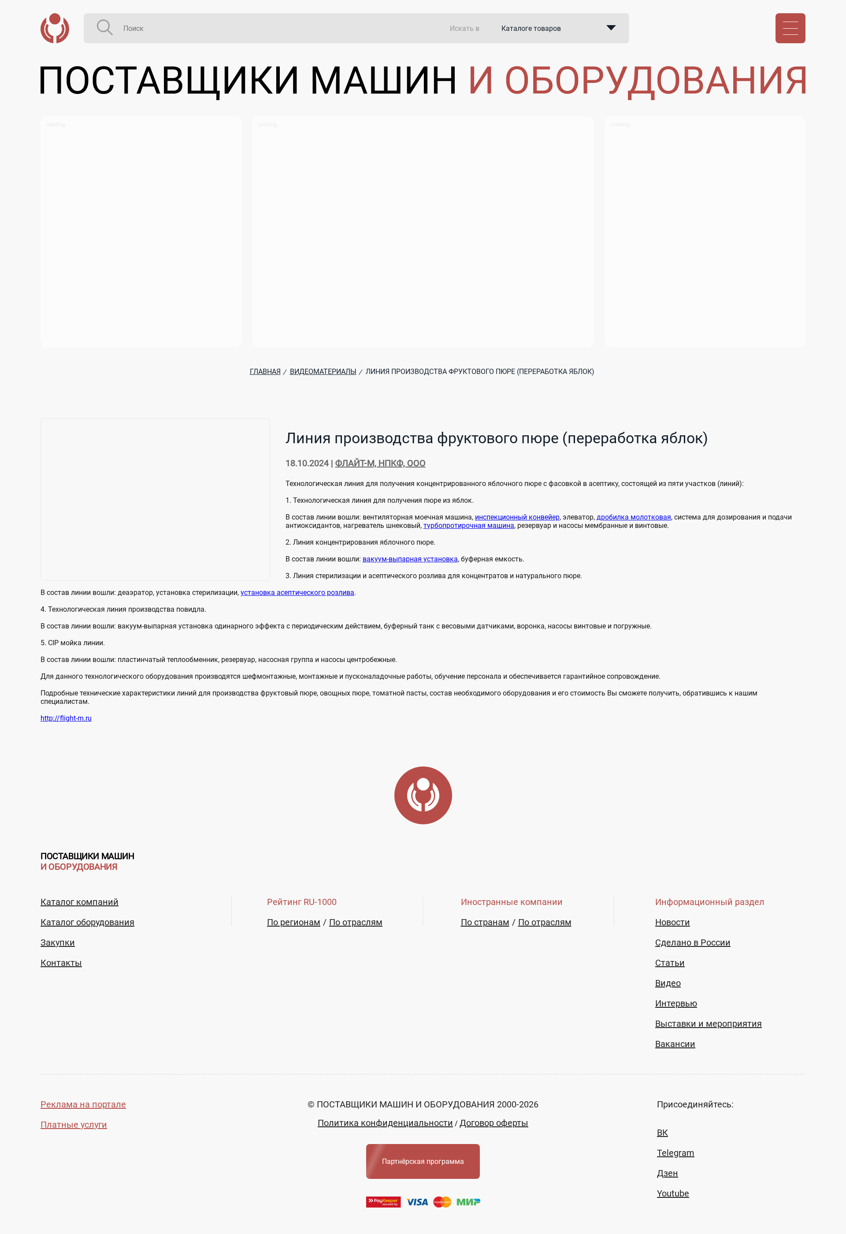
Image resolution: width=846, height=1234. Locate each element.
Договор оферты (494, 1123)
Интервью (676, 1003)
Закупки (58, 942)
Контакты (61, 962)
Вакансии (675, 1044)
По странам (485, 922)
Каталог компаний (80, 902)
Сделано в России (693, 942)
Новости (672, 922)
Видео (668, 983)
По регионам (293, 922)
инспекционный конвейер (517, 517)
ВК (662, 1132)
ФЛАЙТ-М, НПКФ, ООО (380, 463)
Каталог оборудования (87, 922)
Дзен (667, 1173)
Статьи (670, 962)
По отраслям (355, 922)
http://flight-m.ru (66, 718)
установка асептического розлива (297, 592)
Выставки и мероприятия (708, 1023)
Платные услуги (74, 1124)
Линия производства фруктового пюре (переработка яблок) (497, 438)
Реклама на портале (83, 1104)
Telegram (675, 1153)
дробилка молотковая (634, 517)
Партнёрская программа (423, 1161)
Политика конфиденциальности (385, 1123)
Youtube (673, 1193)
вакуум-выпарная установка (410, 559)
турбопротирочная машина (468, 525)
